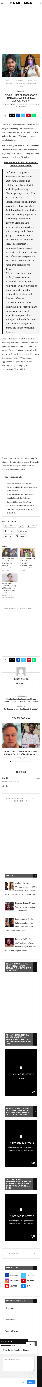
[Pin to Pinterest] (28, 115)
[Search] (39, 3)
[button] (4, 742)
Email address (11, 1331)
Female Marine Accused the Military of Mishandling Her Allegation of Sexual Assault (9, 588)
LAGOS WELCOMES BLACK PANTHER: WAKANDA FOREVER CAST (27, 562)
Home (7, 81)
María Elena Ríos (10, 608)
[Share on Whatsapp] (34, 115)
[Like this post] (13, 115)
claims (14, 136)
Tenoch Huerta (25, 608)
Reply (38, 778)
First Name (10, 1308)
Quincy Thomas (10, 104)
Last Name (10, 1319)
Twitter (31, 338)
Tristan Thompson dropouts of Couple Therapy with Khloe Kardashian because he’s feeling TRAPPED (22, 487)
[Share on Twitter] (23, 115)
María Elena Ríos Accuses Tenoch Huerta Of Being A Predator (8, 562)
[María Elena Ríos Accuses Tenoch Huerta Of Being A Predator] (10, 552)
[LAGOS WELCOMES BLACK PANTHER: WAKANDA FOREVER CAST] (27, 552)
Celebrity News (18, 81)
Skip (23, 1382)
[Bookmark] (36, 726)
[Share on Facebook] (18, 115)
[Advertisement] (21, 28)
